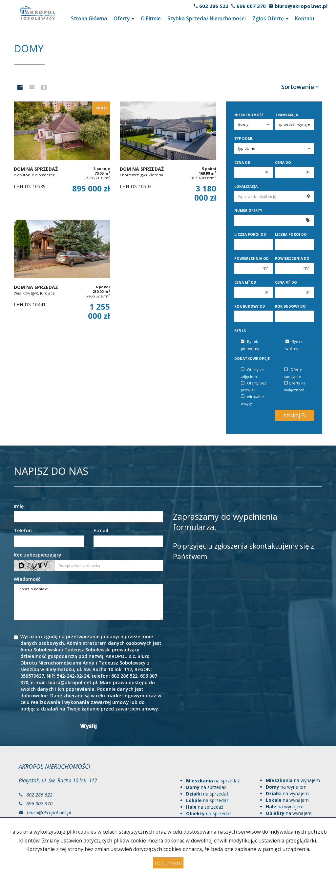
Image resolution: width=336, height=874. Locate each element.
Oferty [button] (122, 18)
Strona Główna (89, 18)
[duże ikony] (20, 87)
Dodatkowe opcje (252, 358)
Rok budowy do (290, 306)
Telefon (23, 530)
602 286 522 (213, 6)
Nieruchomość (249, 115)
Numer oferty (248, 210)
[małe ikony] (32, 87)
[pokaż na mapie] (44, 87)
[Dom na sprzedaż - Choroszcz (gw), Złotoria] (168, 157)
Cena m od (245, 282)
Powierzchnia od (251, 258)
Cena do (283, 162)
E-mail (101, 530)
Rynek (240, 330)
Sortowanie (298, 87)
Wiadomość (27, 579)
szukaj (293, 415)
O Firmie (151, 18)
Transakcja (286, 115)
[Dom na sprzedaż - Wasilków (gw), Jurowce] (62, 275)
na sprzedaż (213, 780)
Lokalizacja (246, 186)
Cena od (242, 162)
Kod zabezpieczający (37, 555)
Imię (19, 506)
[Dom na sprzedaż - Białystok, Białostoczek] (62, 157)
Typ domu (244, 138)
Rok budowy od (249, 306)
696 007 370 (251, 6)
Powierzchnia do (292, 258)
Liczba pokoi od (250, 234)
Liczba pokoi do (291, 234)
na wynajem (293, 780)
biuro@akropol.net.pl (301, 6)
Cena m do (286, 282)
